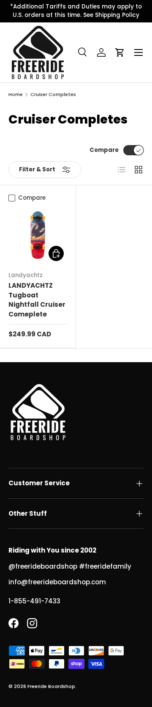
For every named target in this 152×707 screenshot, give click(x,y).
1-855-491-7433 (34, 601)
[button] (120, 52)
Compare (104, 150)
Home (15, 94)
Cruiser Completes (53, 94)
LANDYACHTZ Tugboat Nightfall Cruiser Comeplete (36, 300)
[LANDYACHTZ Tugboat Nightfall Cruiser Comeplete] (37, 235)
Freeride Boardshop (51, 686)
